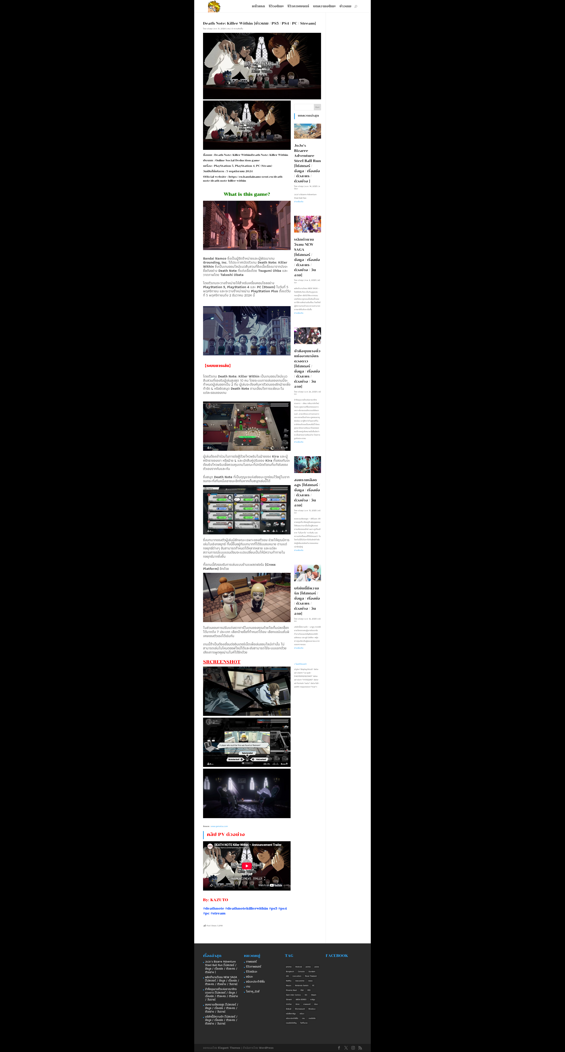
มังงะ (316, 1004)
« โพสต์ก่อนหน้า (300, 664)
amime (288, 966)
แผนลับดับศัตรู (291, 1022)
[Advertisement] (307, 698)
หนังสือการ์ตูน (291, 1013)
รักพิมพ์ (288, 1008)
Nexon (288, 985)
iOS (287, 976)
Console (301, 971)
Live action (297, 976)
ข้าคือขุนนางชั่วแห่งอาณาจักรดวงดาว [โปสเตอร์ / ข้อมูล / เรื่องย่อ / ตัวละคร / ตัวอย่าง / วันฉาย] (221, 994)
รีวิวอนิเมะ (276, 6)
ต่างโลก (289, 1004)
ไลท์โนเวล (303, 1022)
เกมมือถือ (312, 1018)
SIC (306, 994)
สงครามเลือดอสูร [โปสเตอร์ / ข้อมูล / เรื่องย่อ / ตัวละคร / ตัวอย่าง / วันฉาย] (221, 1008)
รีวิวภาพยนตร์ (298, 6)
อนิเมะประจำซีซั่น (255, 981)
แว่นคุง (209, 28)
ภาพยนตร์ (251, 961)
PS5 (309, 990)
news (310, 980)
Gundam (312, 971)
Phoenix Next (291, 990)
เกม (228, 28)
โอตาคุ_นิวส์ (252, 991)
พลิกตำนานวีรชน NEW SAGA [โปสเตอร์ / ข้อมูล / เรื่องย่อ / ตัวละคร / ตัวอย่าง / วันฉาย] (222, 981)
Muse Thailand (310, 976)
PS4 (302, 990)
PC (313, 985)
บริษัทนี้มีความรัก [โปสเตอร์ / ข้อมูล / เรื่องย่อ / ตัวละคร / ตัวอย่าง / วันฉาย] (221, 1020)
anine (317, 966)
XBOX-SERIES (301, 999)
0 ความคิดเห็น (237, 28)
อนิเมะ (249, 976)
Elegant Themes (229, 1047)
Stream (289, 999)
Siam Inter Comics (293, 994)
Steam (313, 994)
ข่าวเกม (345, 6)
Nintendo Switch (301, 985)
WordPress (266, 1047)
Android (298, 966)
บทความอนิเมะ (324, 6)
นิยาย (297, 1004)
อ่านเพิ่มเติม (298, 201)
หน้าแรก (258, 6)
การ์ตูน (312, 999)
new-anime (299, 980)
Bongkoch (290, 971)
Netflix (288, 980)
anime (308, 966)
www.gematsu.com (219, 826)
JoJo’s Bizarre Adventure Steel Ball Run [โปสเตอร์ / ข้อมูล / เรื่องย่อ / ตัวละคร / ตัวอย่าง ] (221, 966)
